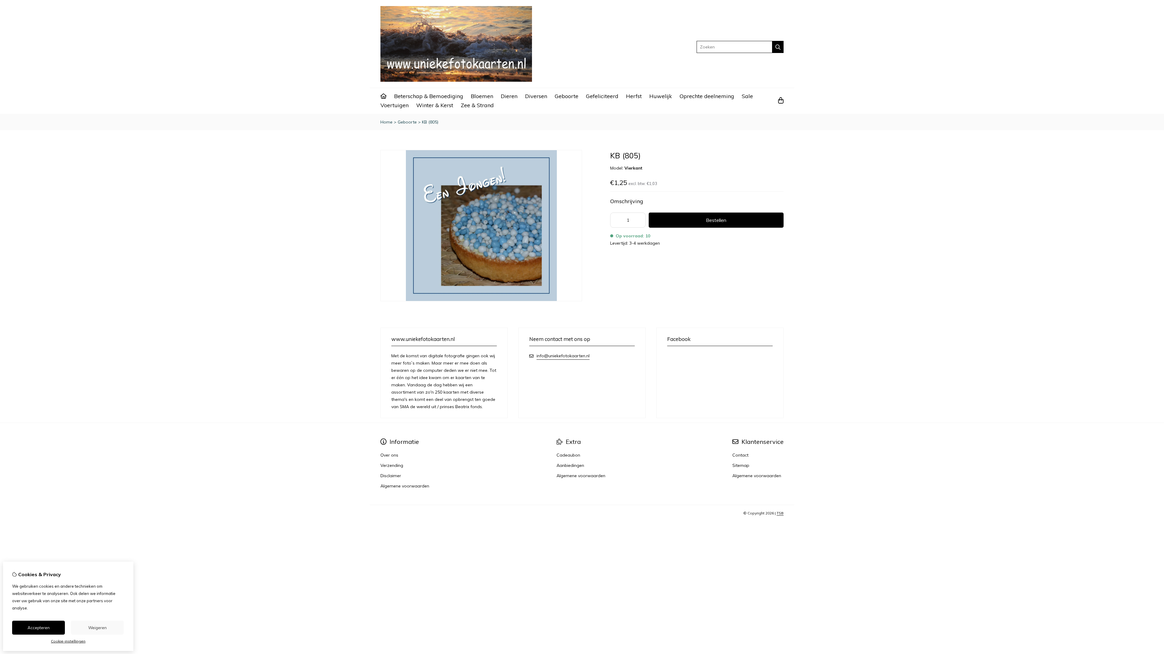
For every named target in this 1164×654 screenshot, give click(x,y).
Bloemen (482, 96)
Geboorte (566, 96)
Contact (740, 455)
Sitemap (740, 465)
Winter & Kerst (434, 105)
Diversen (536, 96)
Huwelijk (660, 96)
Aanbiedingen (570, 465)
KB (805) (430, 122)
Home (386, 122)
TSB (780, 513)
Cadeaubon (568, 455)
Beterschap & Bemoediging (428, 96)
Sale (747, 96)
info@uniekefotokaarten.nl (563, 355)
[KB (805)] (481, 299)
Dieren (509, 96)
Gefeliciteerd (602, 96)
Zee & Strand (477, 105)
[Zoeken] (778, 47)
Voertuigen (394, 105)
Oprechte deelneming (707, 96)
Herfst (634, 96)
